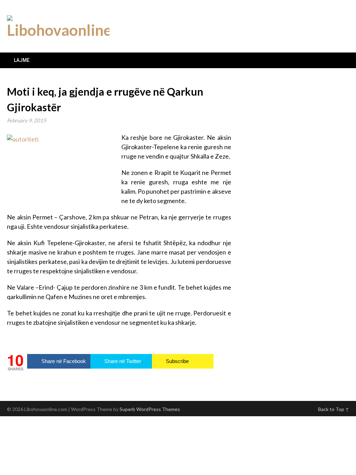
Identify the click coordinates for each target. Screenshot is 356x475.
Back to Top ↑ (333, 409)
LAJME (22, 60)
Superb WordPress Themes (150, 409)
